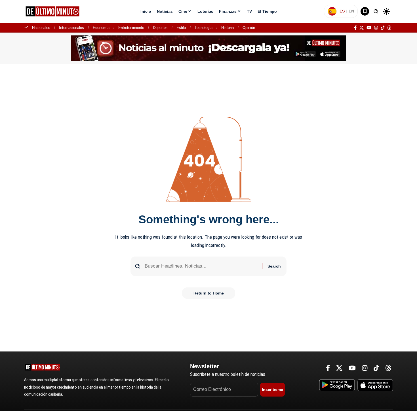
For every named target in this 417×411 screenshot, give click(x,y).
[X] (361, 28)
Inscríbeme (272, 389)
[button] (375, 11)
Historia (227, 28)
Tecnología (203, 28)
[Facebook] (355, 28)
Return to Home (208, 293)
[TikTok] (382, 28)
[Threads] (389, 28)
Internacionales (71, 28)
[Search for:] (201, 266)
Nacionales (41, 28)
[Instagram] (376, 28)
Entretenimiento (131, 28)
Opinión (249, 28)
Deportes (160, 28)
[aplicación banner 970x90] (208, 48)
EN (351, 11)
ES (342, 11)
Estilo (181, 28)
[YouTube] (369, 28)
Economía (101, 28)
